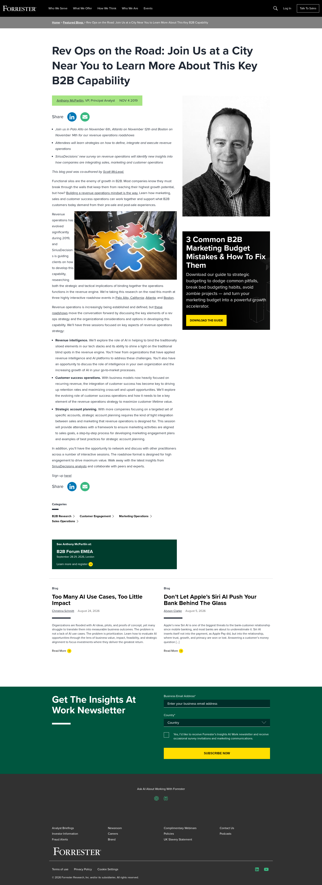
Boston (169, 297)
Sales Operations (63, 521)
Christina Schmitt (63, 611)
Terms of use (60, 869)
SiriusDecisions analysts (69, 466)
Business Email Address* (179, 696)
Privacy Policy (83, 869)
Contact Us (227, 828)
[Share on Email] (85, 117)
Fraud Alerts (60, 839)
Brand (112, 839)
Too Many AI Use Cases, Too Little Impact (97, 599)
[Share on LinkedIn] (72, 117)
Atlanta (151, 297)
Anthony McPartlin (70, 100)
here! (68, 475)
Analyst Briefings (63, 828)
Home (56, 22)
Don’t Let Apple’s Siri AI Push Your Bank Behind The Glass (210, 599)
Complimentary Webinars (180, 828)
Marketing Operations (134, 516)
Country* (169, 715)
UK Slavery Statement (178, 839)
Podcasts (225, 833)
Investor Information (65, 833)
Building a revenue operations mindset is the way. (102, 193)
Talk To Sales (308, 8)
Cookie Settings (107, 869)
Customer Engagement (95, 516)
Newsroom (115, 828)
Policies (169, 833)
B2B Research (61, 516)
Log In (287, 8)
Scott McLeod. (113, 171)
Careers (113, 833)
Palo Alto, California (130, 297)
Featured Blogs (73, 22)
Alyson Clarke (173, 611)
